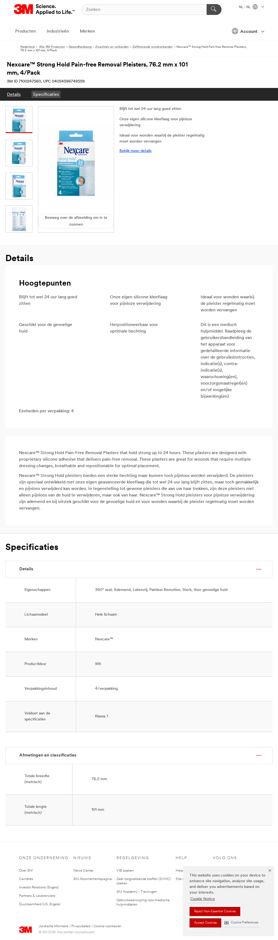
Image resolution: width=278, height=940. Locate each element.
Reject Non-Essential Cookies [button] (215, 911)
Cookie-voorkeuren (107, 926)
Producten (25, 31)
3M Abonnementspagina (92, 879)
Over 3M (26, 870)
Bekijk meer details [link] (135, 151)
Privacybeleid (80, 926)
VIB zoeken (125, 870)
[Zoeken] (214, 9)
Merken (87, 31)
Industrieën (58, 31)
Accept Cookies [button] (205, 923)
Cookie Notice (202, 899)
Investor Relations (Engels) (39, 887)
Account (248, 32)
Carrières (26, 879)
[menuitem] (13, 94)
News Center (83, 870)
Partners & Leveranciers (37, 896)
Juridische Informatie (53, 926)
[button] (241, 922)
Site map (182, 879)
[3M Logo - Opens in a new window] (44, 9)
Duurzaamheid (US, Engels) (40, 904)
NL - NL (245, 7)
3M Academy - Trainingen (136, 892)
